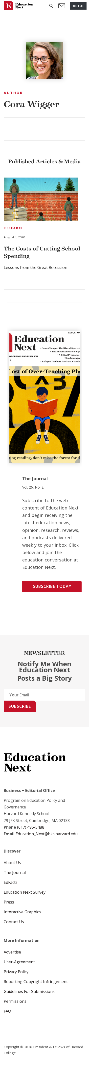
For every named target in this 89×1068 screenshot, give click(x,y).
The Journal (15, 872)
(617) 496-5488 (30, 827)
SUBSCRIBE (78, 5)
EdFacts (11, 882)
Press (9, 902)
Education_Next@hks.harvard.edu (46, 834)
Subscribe (20, 706)
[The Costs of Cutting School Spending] (41, 200)
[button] (51, 6)
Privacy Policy (16, 971)
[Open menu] (41, 6)
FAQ (7, 1011)
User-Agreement (19, 962)
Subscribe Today (52, 586)
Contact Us (14, 921)
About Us (12, 862)
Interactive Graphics (22, 912)
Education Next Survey (24, 892)
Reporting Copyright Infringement (36, 981)
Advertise (12, 952)
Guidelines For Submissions (29, 991)
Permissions (15, 1001)
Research (14, 228)
